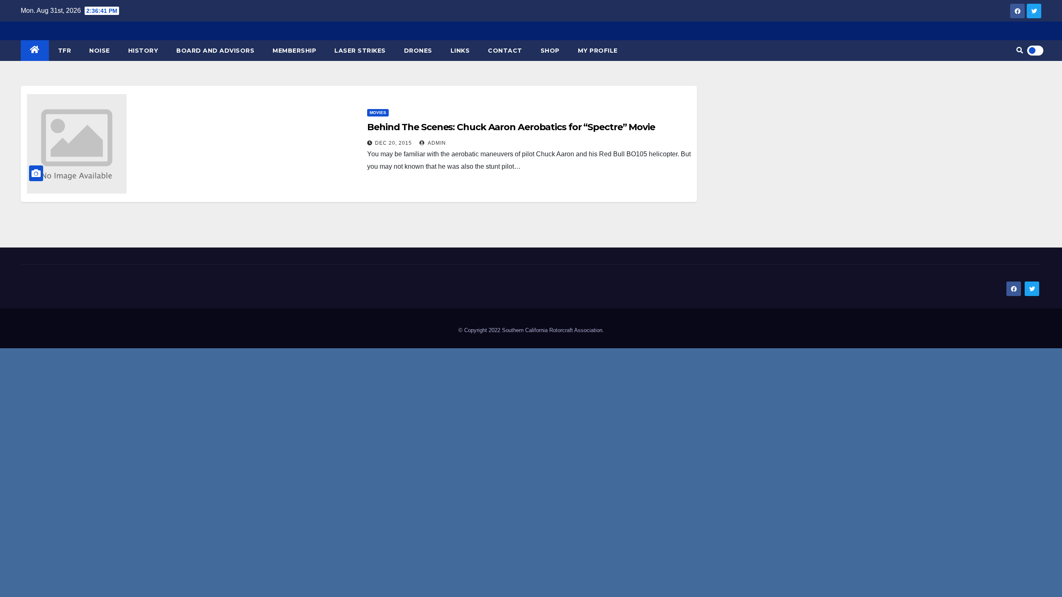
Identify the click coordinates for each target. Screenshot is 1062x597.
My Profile (598, 50)
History (143, 50)
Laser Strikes (360, 50)
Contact (505, 50)
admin (436, 143)
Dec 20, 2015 (393, 143)
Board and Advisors (215, 50)
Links (460, 50)
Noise (99, 50)
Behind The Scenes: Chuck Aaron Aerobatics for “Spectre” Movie (511, 127)
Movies (378, 112)
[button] (1019, 50)
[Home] (35, 50)
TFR (64, 50)
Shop (550, 50)
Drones (418, 50)
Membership (294, 50)
